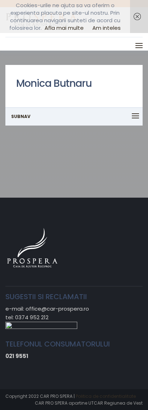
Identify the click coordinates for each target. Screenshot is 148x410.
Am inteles (106, 28)
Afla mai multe (64, 28)
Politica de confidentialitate (106, 396)
